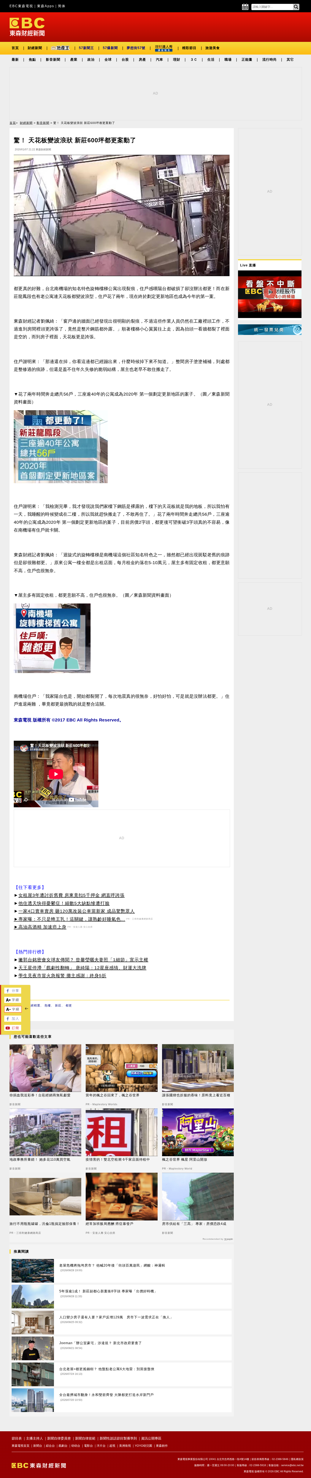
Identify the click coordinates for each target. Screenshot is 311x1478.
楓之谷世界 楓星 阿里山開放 (184, 1159)
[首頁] (27, 26)
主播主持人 (34, 1438)
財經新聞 (35, 48)
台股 (125, 59)
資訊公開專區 (151, 1438)
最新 (15, 59)
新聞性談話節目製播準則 (118, 1438)
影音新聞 (53, 59)
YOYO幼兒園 (143, 1445)
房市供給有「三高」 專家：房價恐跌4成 (194, 1224)
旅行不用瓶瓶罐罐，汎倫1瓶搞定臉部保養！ (45, 1224)
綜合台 (50, 1445)
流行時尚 (269, 59)
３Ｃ (193, 59)
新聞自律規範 (85, 1438)
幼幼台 (75, 1445)
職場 (228, 59)
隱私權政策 (297, 1459)
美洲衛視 (125, 1445)
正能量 (247, 59)
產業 (73, 59)
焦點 (32, 59)
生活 (211, 59)
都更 (69, 1005)
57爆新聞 (110, 48)
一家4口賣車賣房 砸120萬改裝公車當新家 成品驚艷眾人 (76, 911)
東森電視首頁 (20, 1445)
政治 (91, 59)
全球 (108, 59)
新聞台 (37, 1445)
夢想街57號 (136, 48)
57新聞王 (86, 48)
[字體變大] (12, 1002)
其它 (290, 59)
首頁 (15, 48)
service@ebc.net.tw (292, 1465)
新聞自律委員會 (59, 1438)
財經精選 (34, 1005)
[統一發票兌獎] (269, 334)
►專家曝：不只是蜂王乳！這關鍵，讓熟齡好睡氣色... (69, 919)
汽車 (159, 59)
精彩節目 (189, 48)
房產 (142, 59)
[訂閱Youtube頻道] (12, 1029)
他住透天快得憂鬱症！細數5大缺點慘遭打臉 (64, 903)
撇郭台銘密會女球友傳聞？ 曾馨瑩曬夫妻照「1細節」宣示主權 (83, 959)
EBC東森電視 (21, 6)
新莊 (58, 1005)
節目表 (17, 1438)
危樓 (47, 1005)
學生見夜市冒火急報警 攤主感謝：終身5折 (62, 975)
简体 (62, 6)
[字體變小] (13, 1011)
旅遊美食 (212, 48)
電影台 (88, 1445)
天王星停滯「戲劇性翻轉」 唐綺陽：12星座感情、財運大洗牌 (82, 967)
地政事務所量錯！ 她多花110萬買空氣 (40, 1159)
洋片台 (101, 1445)
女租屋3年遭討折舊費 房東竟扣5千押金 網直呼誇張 (71, 895)
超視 (112, 1445)
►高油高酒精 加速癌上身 (40, 926)
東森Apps (45, 6)
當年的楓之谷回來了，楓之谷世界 (113, 1095)
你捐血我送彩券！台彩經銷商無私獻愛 (40, 1095)
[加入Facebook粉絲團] (12, 1020)
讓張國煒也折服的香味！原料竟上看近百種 (196, 1095)
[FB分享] (12, 992)
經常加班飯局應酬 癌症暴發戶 (109, 1224)
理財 (176, 59)
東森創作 (162, 1445)
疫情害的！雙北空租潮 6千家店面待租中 (118, 1159)
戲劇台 (63, 1445)
